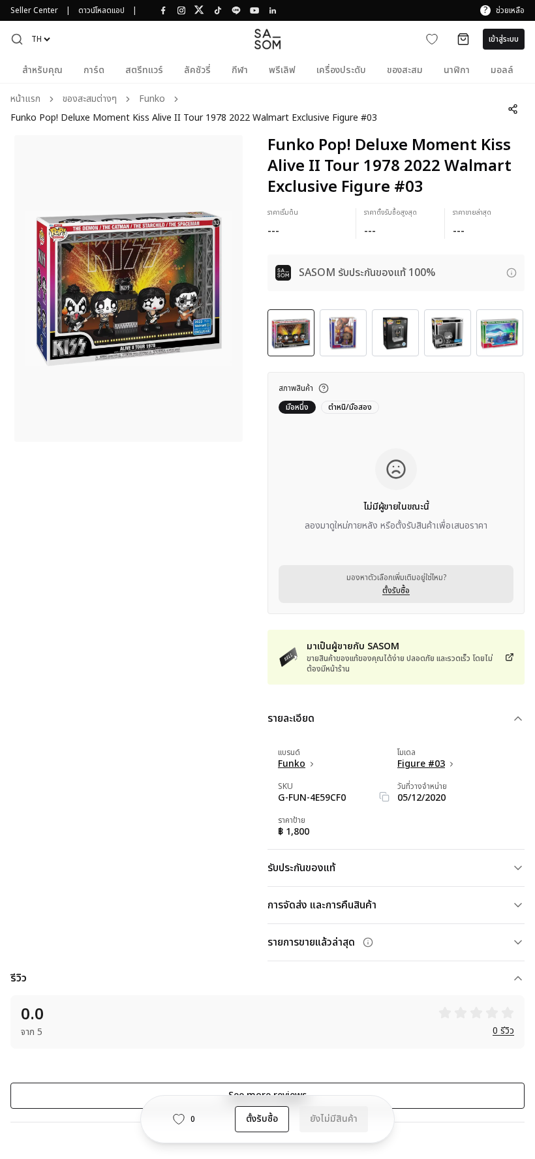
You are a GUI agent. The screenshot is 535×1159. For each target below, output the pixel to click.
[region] (128, 288)
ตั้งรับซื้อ (396, 590)
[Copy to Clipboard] (384, 797)
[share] (513, 109)
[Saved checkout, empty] (463, 39)
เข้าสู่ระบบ (504, 39)
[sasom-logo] (267, 38)
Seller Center (34, 10)
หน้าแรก (25, 99)
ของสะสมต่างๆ (90, 99)
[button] (16, 39)
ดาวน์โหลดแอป (101, 10)
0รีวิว (503, 1031)
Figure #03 (421, 764)
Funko (152, 99)
